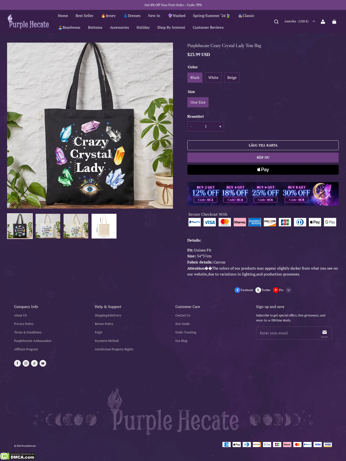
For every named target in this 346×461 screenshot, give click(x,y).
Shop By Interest (171, 27)
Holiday (143, 27)
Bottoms (95, 27)
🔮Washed (176, 15)
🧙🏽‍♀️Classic (246, 15)
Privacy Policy (24, 324)
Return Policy (104, 324)
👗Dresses (132, 15)
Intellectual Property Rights (114, 349)
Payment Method (107, 341)
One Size (197, 102)
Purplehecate (29, 445)
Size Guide (182, 324)
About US (20, 315)
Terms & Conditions (28, 332)
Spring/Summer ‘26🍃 (211, 15)
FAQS (98, 332)
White (213, 77)
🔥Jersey (108, 15)
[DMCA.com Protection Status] (17, 457)
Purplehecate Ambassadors (33, 341)
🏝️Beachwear (69, 27)
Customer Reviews (208, 27)
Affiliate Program (26, 349)
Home (63, 15)
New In (154, 15)
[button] (276, 21)
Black (194, 77)
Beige (232, 77)
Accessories (119, 27)
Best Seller (84, 15)
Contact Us (182, 315)
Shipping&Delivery (108, 315)
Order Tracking (185, 332)
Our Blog (181, 341)
